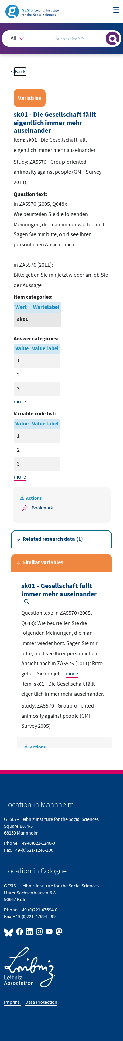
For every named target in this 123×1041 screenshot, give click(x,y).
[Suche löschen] (100, 37)
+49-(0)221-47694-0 (38, 910)
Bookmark (42, 507)
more (20, 401)
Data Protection (41, 1002)
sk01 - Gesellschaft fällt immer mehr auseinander (59, 590)
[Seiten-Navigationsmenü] (116, 10)
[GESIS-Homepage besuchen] (32, 11)
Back (20, 71)
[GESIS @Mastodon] (58, 932)
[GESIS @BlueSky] (9, 932)
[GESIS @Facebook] (20, 932)
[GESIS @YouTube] (49, 932)
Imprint (12, 1002)
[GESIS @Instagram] (39, 932)
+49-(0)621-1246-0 (37, 843)
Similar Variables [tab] (43, 563)
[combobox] (61, 38)
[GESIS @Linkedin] (30, 932)
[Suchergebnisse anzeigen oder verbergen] (112, 38)
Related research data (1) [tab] (53, 539)
